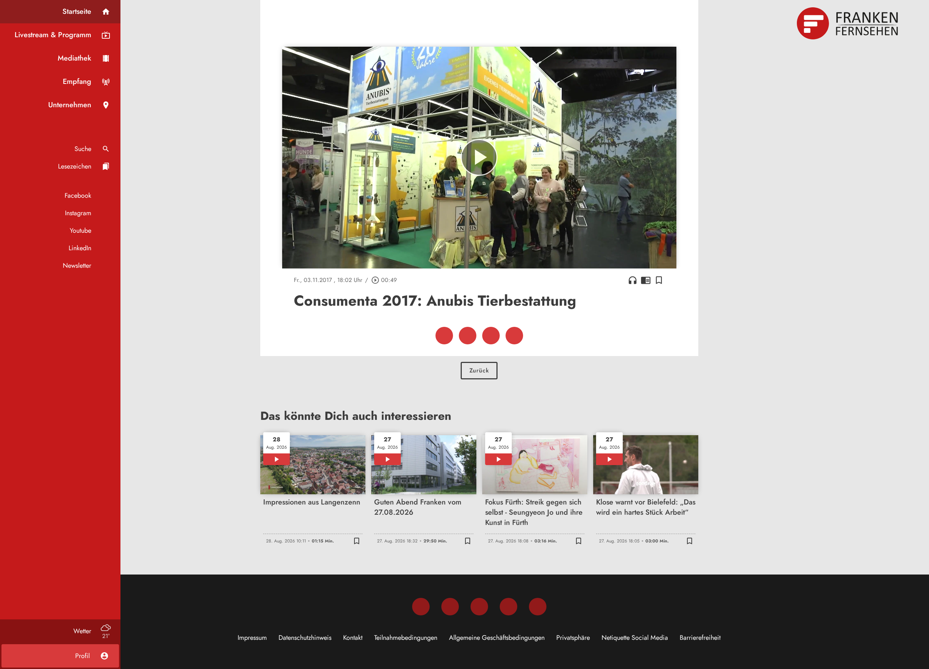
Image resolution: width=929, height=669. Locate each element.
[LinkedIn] (508, 606)
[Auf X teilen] (467, 335)
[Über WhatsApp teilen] (491, 335)
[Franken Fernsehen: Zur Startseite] (848, 23)
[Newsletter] (537, 606)
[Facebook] (421, 606)
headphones (632, 280)
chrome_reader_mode (646, 280)
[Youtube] (479, 606)
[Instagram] (450, 606)
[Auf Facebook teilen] (444, 335)
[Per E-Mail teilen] (514, 335)
